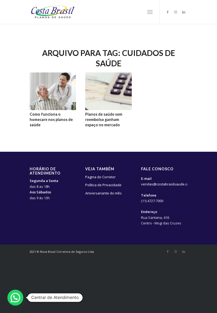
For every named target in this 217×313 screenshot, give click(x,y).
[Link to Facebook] (168, 12)
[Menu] (150, 12)
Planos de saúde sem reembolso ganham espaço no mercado (103, 119)
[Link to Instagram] (176, 12)
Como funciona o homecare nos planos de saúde (51, 119)
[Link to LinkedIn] (184, 12)
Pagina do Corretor (100, 177)
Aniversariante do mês (103, 193)
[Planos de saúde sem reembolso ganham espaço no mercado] (108, 91)
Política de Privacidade (103, 184)
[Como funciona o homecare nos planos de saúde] (53, 91)
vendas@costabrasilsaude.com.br (168, 184)
